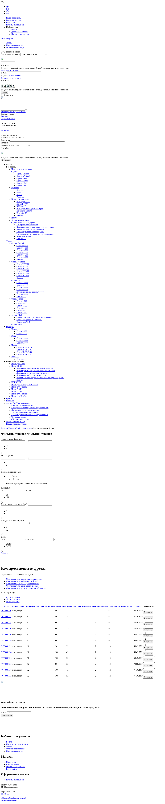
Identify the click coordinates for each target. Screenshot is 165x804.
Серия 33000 (22, 287)
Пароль (4, 75)
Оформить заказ (8, 118)
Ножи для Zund (23, 201)
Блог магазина (12, 764)
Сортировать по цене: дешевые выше (22, 583)
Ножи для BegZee (19, 396)
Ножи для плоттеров (20, 199)
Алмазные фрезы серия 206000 (30, 292)
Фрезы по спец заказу (20, 220)
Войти (4, 70)
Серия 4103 (21, 313)
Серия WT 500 (22, 276)
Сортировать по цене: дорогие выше (22, 586)
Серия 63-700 (22, 250)
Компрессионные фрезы (27, 225)
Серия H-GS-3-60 (24, 352)
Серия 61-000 (22, 248)
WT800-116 (6, 628)
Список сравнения (14, 45)
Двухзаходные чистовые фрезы (30, 229)
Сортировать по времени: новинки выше (24, 579)
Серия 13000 (22, 285)
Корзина (4, 116)
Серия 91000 (22, 338)
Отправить (6, 160)
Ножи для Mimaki (19, 394)
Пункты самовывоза (15, 25)
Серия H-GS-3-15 (24, 347)
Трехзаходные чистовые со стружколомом (34, 234)
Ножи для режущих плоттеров (29, 208)
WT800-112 (6, 617)
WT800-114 (6, 622)
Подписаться (7, 716)
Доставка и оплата (19, 32)
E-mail (3, 73)
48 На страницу (13, 599)
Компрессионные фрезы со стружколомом (35, 227)
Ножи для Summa (24, 211)
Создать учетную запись (11, 78)
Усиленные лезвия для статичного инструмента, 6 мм (40, 377)
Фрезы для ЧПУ (23, 322)
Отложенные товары (15, 47)
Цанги (14, 218)
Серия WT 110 (22, 269)
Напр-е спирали (19, 606)
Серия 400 (21, 359)
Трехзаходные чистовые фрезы (30, 232)
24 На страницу (13, 597)
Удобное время (7, 145)
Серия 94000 (22, 340)
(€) (7, 11)
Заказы (9, 43)
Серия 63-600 (22, 257)
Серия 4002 (21, 308)
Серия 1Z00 (21, 301)
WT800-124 (6, 652)
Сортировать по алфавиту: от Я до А (22, 581)
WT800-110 (6, 611)
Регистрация (12, 70)
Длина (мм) (60, 606)
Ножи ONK (21, 213)
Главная (4, 428)
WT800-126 (6, 658)
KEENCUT (21, 206)
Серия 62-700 (22, 252)
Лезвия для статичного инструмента (32, 373)
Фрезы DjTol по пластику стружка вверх (34, 317)
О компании (11, 762)
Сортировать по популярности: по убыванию (26, 588)
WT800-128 (6, 664)
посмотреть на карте (9, 800)
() (7, 9)
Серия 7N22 (21, 306)
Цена (138, 606)
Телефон (5, 143)
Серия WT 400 (22, 273)
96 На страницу (13, 601)
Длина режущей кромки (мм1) (80, 606)
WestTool (20, 197)
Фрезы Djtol (21, 183)
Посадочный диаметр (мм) (121, 606)
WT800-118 (6, 634)
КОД (6, 606)
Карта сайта (11, 769)
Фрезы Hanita (22, 181)
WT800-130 (6, 670)
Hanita (19, 195)
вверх (16, 479)
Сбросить (5, 553)
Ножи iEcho (16, 391)
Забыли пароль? (14, 75)
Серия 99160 (22, 289)
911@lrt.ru (5, 130)
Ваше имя (5, 140)
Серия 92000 (22, 343)
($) (7, 6)
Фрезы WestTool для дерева (23, 222)
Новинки (10, 401)
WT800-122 (6, 646)
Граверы (15, 188)
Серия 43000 (22, 294)
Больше (21, 215)
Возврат (14, 29)
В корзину (148, 612)
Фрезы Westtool (23, 176)
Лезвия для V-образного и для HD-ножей (34, 368)
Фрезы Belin (21, 178)
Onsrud (19, 190)
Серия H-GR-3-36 (24, 354)
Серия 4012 (21, 310)
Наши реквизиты (13, 18)
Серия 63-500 (22, 255)
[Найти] (26, 109)
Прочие (19, 380)
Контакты (10, 22)
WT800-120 (6, 640)
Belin (18, 192)
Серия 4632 (21, 303)
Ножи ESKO (22, 204)
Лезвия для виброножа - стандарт (31, 375)
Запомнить (8, 95)
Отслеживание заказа (10, 54)
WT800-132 (6, 676)
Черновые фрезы (23, 236)
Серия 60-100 (22, 245)
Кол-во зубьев (101, 606)
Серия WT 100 (22, 264)
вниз (16, 476)
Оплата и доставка (14, 20)
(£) (7, 13)
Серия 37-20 (21, 333)
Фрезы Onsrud (22, 174)
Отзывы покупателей (15, 767)
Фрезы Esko (21, 185)
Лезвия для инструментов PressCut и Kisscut (35, 371)
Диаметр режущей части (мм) (41, 606)
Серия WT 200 (22, 271)
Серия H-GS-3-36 (24, 350)
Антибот (5, 65)
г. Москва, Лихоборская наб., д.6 (13, 798)
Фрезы (14, 171)
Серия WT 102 (22, 266)
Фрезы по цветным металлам (29, 320)
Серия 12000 (22, 283)
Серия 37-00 (21, 331)
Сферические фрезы (20, 419)
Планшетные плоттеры (21, 169)
